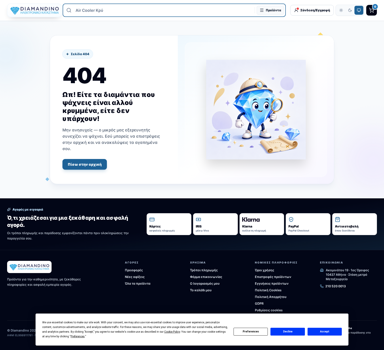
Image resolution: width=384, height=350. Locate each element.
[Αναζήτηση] (68, 10)
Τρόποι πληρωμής (204, 270)
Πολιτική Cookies (268, 290)
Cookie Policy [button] (172, 331)
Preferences (251, 331)
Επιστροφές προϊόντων (273, 277)
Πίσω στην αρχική (85, 164)
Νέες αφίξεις (135, 277)
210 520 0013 (335, 286)
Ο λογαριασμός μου (205, 283)
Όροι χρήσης (264, 270)
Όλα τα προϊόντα (137, 283)
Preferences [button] (78, 336)
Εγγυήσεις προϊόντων (272, 283)
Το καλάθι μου (201, 290)
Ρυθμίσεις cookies (269, 310)
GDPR (259, 303)
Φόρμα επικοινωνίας (206, 277)
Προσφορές (134, 270)
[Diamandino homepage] (32, 10)
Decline (287, 331)
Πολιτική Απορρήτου (270, 297)
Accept (324, 331)
